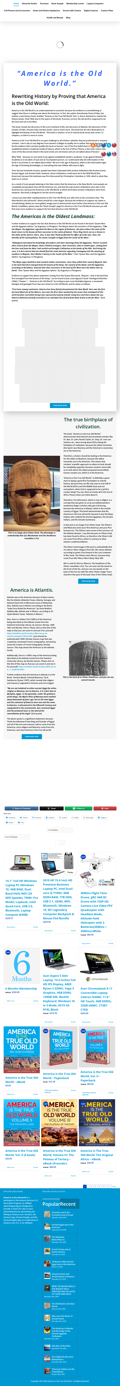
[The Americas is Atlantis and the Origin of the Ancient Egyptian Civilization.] (47, 1330)
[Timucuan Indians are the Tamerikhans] (47, 1371)
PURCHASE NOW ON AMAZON (51, 1091)
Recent (68, 1204)
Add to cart (10, 1001)
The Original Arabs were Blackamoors (62, 1358)
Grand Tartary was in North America (61, 1250)
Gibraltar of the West (61, 1346)
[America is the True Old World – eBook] (22, 1049)
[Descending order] (70, 830)
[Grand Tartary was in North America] (47, 1251)
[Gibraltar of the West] (47, 1348)
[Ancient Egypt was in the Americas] (47, 1226)
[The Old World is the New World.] (47, 1305)
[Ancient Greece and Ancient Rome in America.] (47, 1276)
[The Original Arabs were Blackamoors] (47, 1359)
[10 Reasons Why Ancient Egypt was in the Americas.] (47, 1263)
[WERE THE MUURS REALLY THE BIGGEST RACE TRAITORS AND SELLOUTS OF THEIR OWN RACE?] (47, 1288)
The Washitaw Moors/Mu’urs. (58, 1238)
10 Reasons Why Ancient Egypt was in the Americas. (64, 1263)
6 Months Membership (21, 988)
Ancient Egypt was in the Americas (63, 1226)
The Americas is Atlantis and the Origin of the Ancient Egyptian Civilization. (62, 1332)
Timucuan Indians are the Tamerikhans (63, 1370)
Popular (51, 1204)
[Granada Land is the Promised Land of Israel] (47, 1214)
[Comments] (77, 1204)
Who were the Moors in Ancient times (62, 1317)
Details (35, 927)
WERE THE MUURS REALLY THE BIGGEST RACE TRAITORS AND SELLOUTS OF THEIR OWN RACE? (63, 1290)
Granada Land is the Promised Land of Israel (62, 1213)
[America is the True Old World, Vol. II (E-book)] (22, 1122)
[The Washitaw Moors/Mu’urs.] (47, 1239)
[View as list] (62, 842)
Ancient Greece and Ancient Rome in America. (63, 1275)
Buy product (11, 927)
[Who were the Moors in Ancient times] (47, 1318)
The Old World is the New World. (63, 1305)
